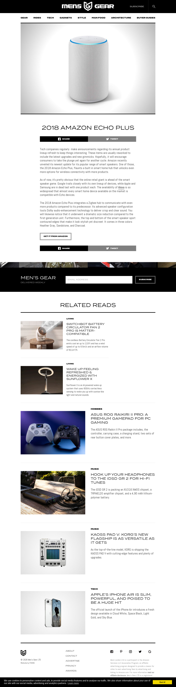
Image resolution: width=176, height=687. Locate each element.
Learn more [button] (73, 683)
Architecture (121, 17)
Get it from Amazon (56, 236)
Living (70, 319)
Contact (71, 656)
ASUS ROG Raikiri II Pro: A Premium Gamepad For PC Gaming (121, 418)
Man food (98, 17)
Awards (71, 670)
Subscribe (145, 279)
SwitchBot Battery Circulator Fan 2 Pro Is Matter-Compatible (85, 329)
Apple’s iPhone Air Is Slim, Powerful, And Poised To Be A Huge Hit (121, 598)
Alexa (121, 187)
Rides (37, 17)
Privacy (71, 665)
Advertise (73, 660)
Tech (50, 17)
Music (95, 469)
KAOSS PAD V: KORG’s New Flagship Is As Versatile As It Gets (123, 538)
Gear (24, 17)
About (70, 651)
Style (82, 17)
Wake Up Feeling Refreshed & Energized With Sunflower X (82, 374)
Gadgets (66, 17)
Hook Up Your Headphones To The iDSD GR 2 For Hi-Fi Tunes (123, 478)
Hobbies (96, 409)
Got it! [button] (162, 682)
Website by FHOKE (28, 663)
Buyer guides (146, 17)
